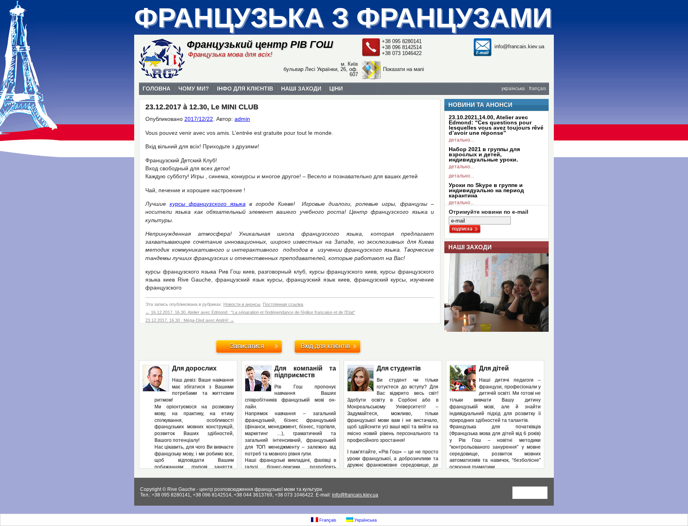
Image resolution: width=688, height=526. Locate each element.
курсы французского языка (208, 204)
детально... (461, 140)
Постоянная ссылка (283, 304)
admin (242, 119)
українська (513, 88)
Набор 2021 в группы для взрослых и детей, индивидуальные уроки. (484, 154)
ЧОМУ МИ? (193, 88)
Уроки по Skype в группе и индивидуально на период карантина (486, 190)
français (537, 88)
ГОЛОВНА (156, 88)
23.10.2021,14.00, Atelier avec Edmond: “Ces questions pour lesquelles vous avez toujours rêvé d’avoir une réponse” (496, 125)
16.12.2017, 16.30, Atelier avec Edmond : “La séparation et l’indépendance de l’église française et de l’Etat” (250, 312)
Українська (365, 520)
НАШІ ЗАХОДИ (301, 88)
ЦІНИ (336, 88)
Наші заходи (470, 247)
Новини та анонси (480, 104)
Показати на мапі (403, 69)
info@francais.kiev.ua (519, 46)
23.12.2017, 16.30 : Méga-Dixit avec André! (189, 320)
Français (327, 520)
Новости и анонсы (241, 304)
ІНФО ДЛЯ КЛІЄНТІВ (245, 88)
